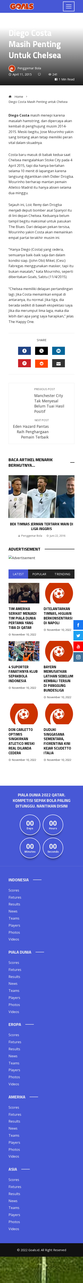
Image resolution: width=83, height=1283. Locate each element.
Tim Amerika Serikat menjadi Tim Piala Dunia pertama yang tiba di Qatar (23, 618)
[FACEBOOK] (24, 351)
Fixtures (15, 897)
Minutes (30, 851)
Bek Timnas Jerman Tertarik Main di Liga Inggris (41, 526)
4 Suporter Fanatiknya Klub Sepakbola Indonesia (23, 674)
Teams (14, 918)
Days (30, 828)
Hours (53, 828)
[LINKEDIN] (58, 351)
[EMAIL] (58, 363)
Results (14, 904)
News (13, 911)
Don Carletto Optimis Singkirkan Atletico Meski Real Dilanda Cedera (22, 741)
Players (14, 925)
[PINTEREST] (24, 363)
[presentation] (13, 506)
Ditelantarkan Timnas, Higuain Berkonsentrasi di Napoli (58, 615)
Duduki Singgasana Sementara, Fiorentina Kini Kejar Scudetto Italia (57, 741)
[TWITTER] (41, 351)
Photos (14, 932)
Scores (14, 890)
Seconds (53, 851)
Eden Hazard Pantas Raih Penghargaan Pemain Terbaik (31, 429)
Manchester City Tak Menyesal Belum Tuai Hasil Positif (49, 400)
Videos (14, 939)
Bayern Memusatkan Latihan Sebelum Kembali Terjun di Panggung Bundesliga (58, 678)
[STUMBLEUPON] (41, 364)
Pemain (13, 22)
